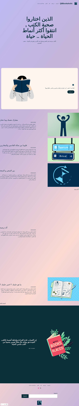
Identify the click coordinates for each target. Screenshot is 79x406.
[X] (40, 388)
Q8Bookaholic (66, 3)
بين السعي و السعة (7, 171)
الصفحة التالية (3, 303)
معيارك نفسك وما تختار (9, 120)
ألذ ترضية (3, 228)
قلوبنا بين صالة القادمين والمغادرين (13, 145)
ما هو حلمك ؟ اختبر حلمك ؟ (10, 285)
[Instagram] (38, 388)
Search (55, 393)
